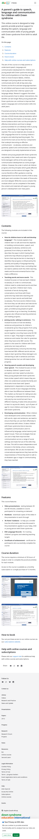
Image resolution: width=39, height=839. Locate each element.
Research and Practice (9, 700)
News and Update (7, 703)
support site (17, 656)
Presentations (6, 709)
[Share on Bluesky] (18, 666)
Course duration (10, 53)
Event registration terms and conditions (14, 777)
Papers (4, 715)
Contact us (5, 689)
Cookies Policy (6, 766)
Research (4, 731)
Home (14, 3)
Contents (8, 47)
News (3, 743)
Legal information (7, 763)
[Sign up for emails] (3, 682)
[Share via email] (10, 666)
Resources (5, 749)
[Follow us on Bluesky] (9, 682)
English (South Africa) (10, 810)
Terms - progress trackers (10, 774)
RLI (3, 752)
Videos (4, 698)
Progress (4, 725)
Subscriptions (6, 794)
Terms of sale (6, 780)
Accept (16, 835)
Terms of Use (6, 772)
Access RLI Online (7, 792)
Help (3, 786)
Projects (4, 737)
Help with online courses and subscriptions (20, 60)
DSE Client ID (6, 789)
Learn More (7, 835)
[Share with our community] (14, 666)
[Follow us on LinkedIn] (13, 682)
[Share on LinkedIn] (21, 666)
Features (8, 50)
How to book (9, 57)
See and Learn (6, 757)
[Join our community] (6, 682)
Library (4, 695)
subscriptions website (12, 642)
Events (4, 803)
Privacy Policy (6, 769)
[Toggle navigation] (35, 2)
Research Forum (7, 734)
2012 (3, 719)
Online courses (6, 755)
